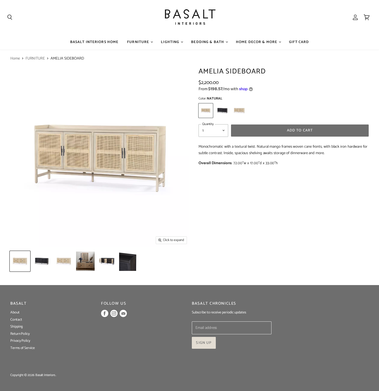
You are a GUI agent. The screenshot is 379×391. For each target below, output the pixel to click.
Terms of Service (22, 348)
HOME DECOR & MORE (257, 42)
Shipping (16, 327)
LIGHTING (170, 42)
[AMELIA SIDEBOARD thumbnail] (20, 261)
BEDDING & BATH (208, 42)
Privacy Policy (20, 341)
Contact (16, 320)
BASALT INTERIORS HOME (94, 42)
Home (15, 58)
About (15, 312)
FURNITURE (138, 42)
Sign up (203, 343)
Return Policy (20, 334)
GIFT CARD (299, 42)
